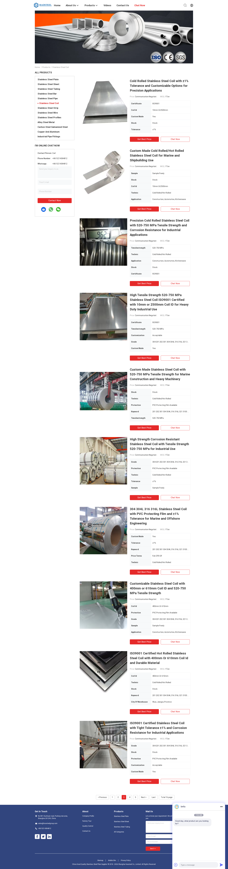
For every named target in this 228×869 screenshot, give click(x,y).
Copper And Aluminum (49, 132)
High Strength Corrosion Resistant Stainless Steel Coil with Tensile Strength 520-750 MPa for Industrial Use (159, 444)
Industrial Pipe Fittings (49, 136)
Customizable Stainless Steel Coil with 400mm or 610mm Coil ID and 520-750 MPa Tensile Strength (158, 588)
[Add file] (176, 865)
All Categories (119, 832)
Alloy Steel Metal (46, 122)
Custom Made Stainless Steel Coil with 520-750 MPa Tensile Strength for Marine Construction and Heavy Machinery (160, 374)
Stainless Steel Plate (48, 79)
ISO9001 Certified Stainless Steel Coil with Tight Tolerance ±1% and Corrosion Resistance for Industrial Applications (158, 727)
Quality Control (87, 826)
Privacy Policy (126, 860)
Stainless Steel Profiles (49, 117)
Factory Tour (86, 821)
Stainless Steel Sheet (48, 84)
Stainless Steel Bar (47, 93)
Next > (143, 797)
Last (154, 797)
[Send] (221, 865)
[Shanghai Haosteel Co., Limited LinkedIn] (49, 836)
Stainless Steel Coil (49, 103)
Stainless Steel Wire (48, 113)
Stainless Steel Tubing (49, 89)
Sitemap (100, 860)
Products (46, 67)
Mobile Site (112, 860)
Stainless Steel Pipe (48, 98)
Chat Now (175, 139)
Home (37, 67)
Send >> (153, 849)
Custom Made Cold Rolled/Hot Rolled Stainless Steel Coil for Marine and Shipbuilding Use (157, 155)
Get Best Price (144, 139)
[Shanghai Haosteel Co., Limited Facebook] (37, 836)
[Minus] (221, 806)
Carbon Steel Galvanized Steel (53, 127)
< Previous (102, 797)
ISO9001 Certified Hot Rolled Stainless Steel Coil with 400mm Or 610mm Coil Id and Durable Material (159, 658)
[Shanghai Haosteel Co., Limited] (43, 5)
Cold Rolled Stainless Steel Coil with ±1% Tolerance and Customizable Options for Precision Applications (159, 85)
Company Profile (88, 816)
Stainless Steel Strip (48, 108)
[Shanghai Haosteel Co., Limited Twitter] (43, 836)
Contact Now (54, 200)
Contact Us (86, 831)
